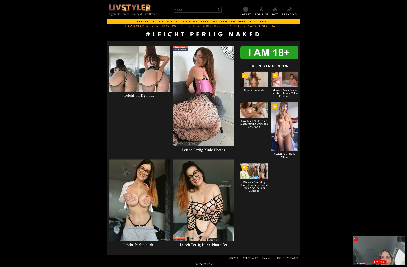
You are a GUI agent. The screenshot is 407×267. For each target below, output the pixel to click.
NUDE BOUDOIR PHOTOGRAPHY (221, 26)
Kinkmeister (267, 258)
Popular (261, 14)
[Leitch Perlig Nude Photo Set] (203, 200)
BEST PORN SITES (250, 258)
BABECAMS (209, 22)
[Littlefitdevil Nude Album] (284, 126)
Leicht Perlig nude (139, 95)
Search (218, 10)
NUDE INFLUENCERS (161, 26)
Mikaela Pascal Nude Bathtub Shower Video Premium (285, 93)
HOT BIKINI (186, 26)
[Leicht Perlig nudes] (139, 200)
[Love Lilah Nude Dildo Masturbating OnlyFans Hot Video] (254, 110)
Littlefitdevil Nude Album (284, 156)
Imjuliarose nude (254, 90)
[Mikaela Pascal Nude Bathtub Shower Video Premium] (284, 79)
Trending (289, 14)
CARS (252, 26)
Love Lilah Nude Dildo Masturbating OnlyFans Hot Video (254, 123)
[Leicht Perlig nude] (139, 69)
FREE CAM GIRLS (233, 22)
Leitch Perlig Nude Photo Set (203, 245)
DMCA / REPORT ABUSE (287, 258)
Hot (275, 14)
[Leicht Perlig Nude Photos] (203, 96)
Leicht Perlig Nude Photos (203, 150)
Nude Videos (163, 22)
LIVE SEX (142, 22)
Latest (245, 14)
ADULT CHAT (258, 22)
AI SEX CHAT (267, 26)
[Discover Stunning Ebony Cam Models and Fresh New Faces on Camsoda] (254, 171)
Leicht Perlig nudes (139, 245)
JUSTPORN (234, 258)
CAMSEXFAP (134, 26)
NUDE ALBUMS (186, 22)
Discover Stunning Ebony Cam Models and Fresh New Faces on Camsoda (254, 186)
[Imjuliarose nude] (254, 79)
